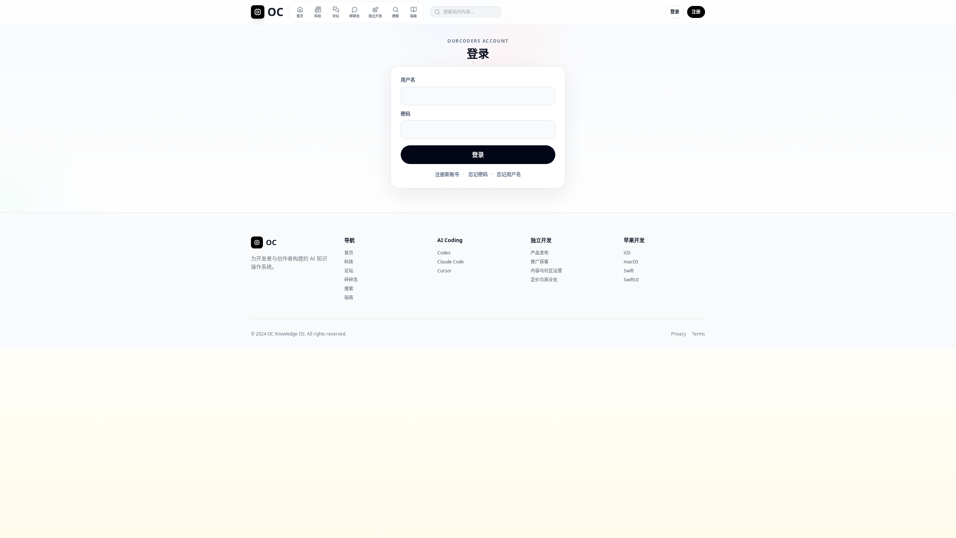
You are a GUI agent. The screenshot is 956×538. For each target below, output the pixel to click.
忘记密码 (478, 174)
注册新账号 (447, 174)
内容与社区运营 (546, 271)
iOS (627, 253)
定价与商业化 (544, 279)
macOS (631, 262)
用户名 (408, 79)
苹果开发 (634, 240)
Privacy (678, 334)
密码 (405, 113)
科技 (348, 262)
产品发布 (540, 253)
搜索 (348, 288)
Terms (698, 334)
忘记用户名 (509, 174)
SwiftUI (631, 279)
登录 (674, 12)
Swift (629, 271)
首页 (348, 253)
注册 (696, 12)
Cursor (444, 271)
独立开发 (541, 240)
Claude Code (450, 262)
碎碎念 (351, 279)
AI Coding (450, 240)
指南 (348, 297)
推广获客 (540, 262)
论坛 (348, 271)
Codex (443, 253)
